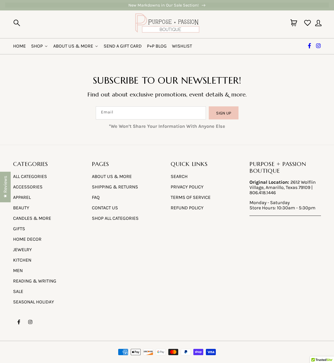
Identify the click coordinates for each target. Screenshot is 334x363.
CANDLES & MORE (32, 218)
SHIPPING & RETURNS (115, 187)
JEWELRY (22, 249)
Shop (37, 46)
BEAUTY (21, 208)
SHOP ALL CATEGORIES (115, 218)
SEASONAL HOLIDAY (33, 302)
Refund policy (187, 208)
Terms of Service (191, 197)
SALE (18, 291)
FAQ (96, 197)
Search (179, 176)
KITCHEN (22, 260)
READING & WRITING (34, 281)
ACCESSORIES (28, 187)
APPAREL (22, 197)
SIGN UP (223, 113)
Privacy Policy (187, 187)
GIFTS (19, 229)
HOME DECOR (27, 239)
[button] (16, 23)
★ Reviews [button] (5, 187)
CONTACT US (105, 208)
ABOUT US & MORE (112, 176)
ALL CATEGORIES (30, 176)
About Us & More (73, 46)
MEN (18, 270)
